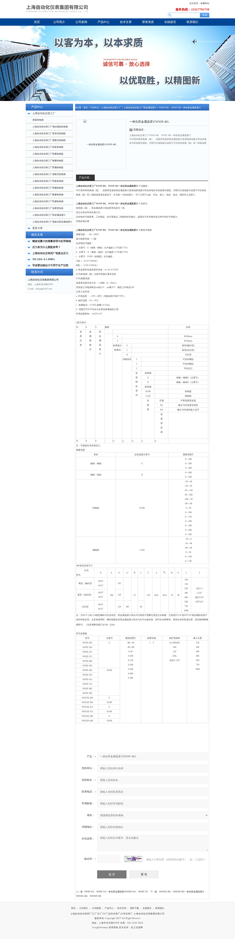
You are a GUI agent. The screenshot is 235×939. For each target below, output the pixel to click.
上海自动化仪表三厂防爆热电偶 (47, 188)
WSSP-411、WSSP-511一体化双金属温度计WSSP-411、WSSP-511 (116, 891)
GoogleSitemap (100, 927)
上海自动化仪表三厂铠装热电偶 (47, 181)
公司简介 (83, 908)
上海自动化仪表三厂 (111, 107)
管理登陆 (113, 927)
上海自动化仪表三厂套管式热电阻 (49, 133)
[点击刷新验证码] (133, 859)
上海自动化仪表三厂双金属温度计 (49, 215)
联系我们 (159, 908)
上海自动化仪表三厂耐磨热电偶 (47, 194)
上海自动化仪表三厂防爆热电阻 (47, 154)
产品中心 (94, 107)
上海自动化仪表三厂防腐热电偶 (47, 201)
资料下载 (134, 908)
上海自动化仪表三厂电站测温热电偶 (50, 126)
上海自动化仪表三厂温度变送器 (47, 208)
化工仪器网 (137, 927)
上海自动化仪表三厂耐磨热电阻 (47, 160)
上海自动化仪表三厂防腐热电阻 (47, 167)
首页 (85, 107)
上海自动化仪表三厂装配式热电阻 (49, 140)
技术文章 (121, 908)
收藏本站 (204, 3)
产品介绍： (85, 177)
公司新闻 (96, 908)
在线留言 (147, 908)
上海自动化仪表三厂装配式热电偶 (49, 174)
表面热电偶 (38, 120)
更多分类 (37, 228)
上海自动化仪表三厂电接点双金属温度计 (52, 221)
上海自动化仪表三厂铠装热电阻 (47, 147)
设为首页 (193, 3)
